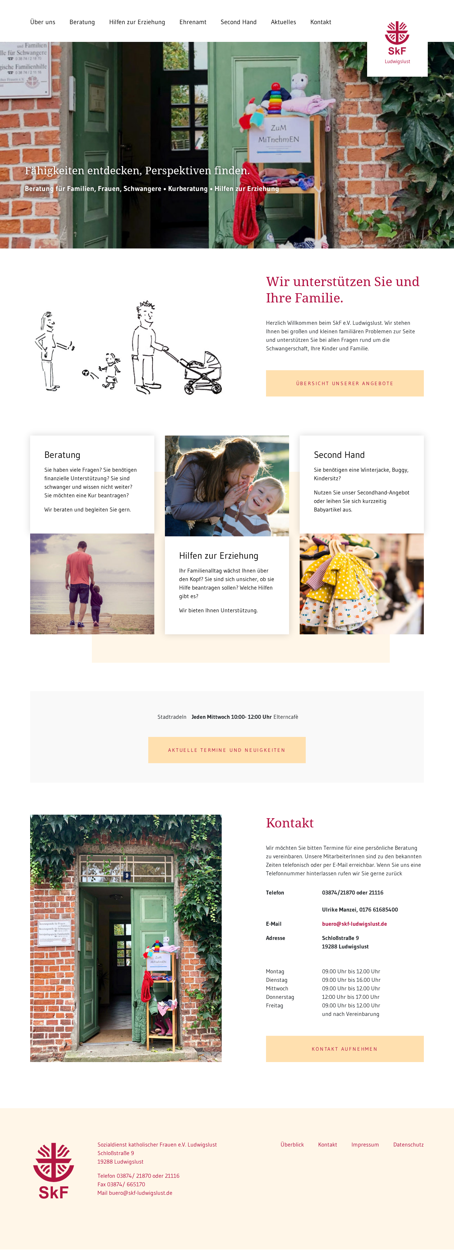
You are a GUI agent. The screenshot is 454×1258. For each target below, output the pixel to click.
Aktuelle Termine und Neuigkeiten (227, 750)
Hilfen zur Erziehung (137, 22)
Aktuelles (283, 22)
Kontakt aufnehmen (345, 1049)
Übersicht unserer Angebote (345, 383)
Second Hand (239, 22)
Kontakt (320, 22)
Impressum (365, 1144)
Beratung (82, 22)
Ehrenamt (192, 22)
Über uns (42, 22)
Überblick (292, 1144)
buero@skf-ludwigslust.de (354, 923)
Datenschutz (408, 1144)
